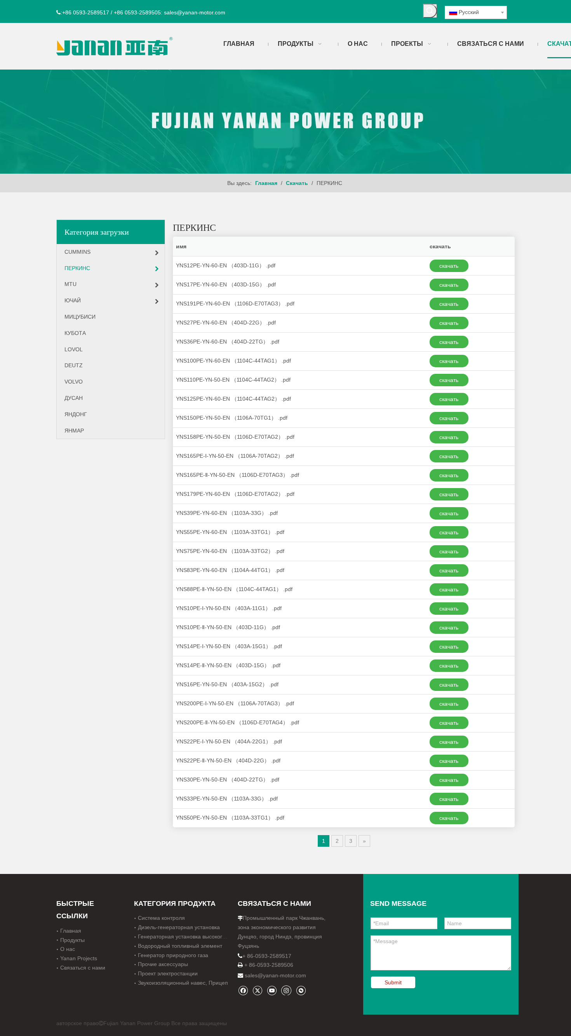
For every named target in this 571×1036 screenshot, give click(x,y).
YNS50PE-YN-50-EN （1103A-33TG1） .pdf (230, 817)
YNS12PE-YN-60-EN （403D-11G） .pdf (225, 265)
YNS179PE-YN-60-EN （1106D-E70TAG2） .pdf (235, 494)
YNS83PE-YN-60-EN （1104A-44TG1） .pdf (230, 570)
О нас (67, 949)
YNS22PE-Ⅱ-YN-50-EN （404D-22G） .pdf (228, 760)
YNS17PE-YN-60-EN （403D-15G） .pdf (226, 284)
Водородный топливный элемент (180, 946)
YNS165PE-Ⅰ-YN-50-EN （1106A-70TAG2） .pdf (235, 456)
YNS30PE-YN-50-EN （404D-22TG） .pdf (227, 779)
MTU (70, 284)
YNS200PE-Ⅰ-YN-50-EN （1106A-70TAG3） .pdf (235, 703)
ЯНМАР (74, 430)
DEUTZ (73, 365)
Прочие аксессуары (163, 964)
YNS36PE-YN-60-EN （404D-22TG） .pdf (227, 341)
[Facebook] (243, 990)
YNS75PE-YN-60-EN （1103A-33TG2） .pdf (230, 551)
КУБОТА (75, 333)
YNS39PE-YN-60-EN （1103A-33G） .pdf (227, 513)
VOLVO (73, 381)
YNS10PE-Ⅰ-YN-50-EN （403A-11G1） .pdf (229, 608)
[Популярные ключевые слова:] (430, 11)
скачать (448, 266)
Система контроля (161, 918)
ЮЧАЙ (72, 300)
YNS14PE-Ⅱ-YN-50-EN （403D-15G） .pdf (228, 665)
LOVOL (73, 349)
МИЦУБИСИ (80, 317)
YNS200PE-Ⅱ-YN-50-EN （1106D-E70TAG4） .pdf (237, 722)
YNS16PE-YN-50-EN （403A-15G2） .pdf (227, 684)
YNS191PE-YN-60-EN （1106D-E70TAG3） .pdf (235, 303)
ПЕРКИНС (77, 268)
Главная (70, 931)
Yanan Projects (78, 958)
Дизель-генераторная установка (179, 927)
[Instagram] (286, 990)
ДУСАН (73, 398)
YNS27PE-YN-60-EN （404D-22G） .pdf (226, 322)
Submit (393, 982)
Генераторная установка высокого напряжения (198, 936)
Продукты (72, 940)
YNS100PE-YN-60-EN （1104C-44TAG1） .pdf (233, 361)
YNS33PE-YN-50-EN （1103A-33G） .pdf (227, 798)
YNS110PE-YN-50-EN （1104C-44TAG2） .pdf (233, 380)
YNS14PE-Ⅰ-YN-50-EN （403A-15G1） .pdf (229, 646)
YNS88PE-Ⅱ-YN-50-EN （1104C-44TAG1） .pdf (234, 589)
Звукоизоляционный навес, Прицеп (183, 983)
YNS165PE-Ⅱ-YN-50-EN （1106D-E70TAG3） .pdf (237, 475)
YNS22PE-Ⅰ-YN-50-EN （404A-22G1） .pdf (229, 741)
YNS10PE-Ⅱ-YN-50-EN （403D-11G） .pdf (228, 627)
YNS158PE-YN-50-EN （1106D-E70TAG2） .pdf (235, 437)
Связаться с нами (82, 967)
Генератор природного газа (173, 955)
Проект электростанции (168, 973)
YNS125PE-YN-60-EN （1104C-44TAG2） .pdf (233, 399)
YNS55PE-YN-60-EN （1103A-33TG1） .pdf (230, 532)
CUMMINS (77, 252)
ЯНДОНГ (75, 414)
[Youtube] (272, 990)
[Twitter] (257, 990)
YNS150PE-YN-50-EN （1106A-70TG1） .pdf (231, 418)
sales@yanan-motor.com (275, 975)
